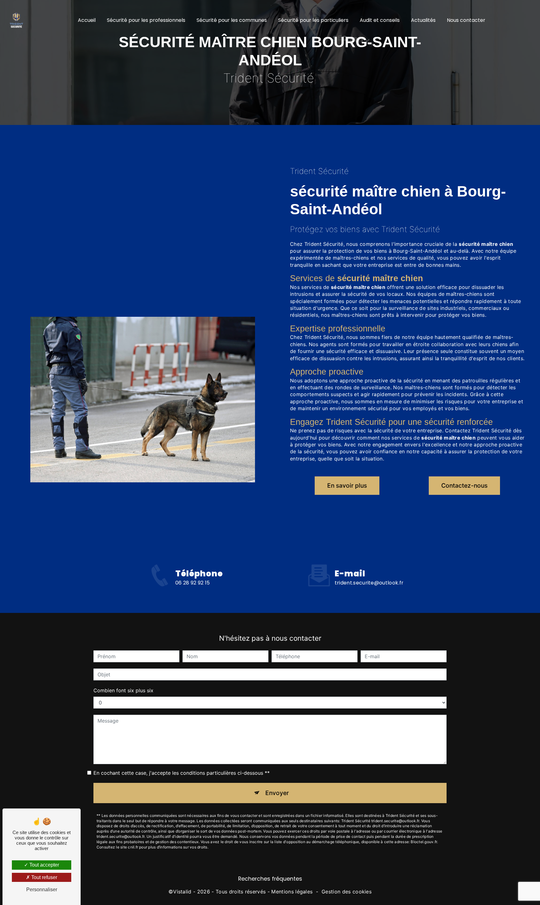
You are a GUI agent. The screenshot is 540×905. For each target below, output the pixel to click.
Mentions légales (291, 891)
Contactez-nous (464, 485)
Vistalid (182, 891)
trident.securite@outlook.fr (369, 582)
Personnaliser (41, 889)
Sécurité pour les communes (232, 20)
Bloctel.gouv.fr (424, 841)
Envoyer (277, 793)
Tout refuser (43, 877)
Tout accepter (43, 865)
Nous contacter (466, 20)
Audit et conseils (380, 20)
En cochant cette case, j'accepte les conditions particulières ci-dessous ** (181, 773)
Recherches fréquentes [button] (270, 879)
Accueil (87, 20)
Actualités (423, 20)
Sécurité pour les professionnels (146, 20)
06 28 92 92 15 (192, 582)
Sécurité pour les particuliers (313, 20)
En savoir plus (347, 485)
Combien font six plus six (123, 690)
